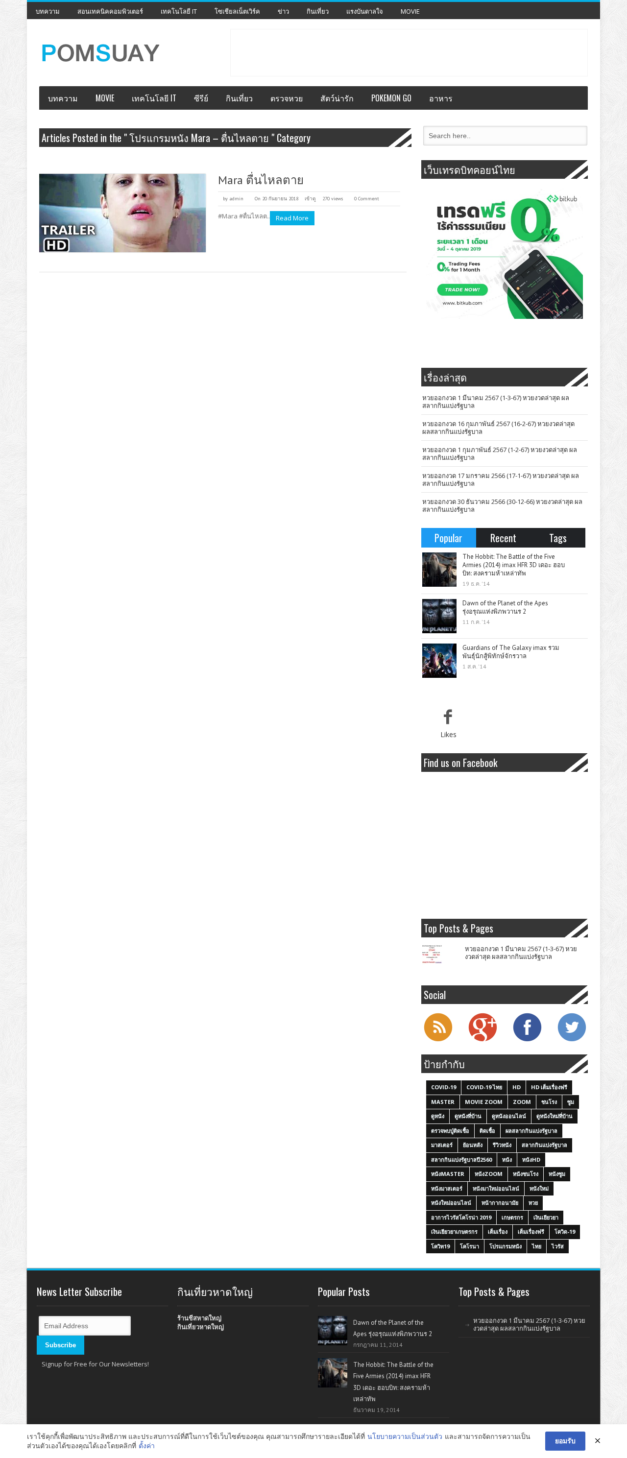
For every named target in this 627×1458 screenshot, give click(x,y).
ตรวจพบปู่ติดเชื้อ (450, 1130)
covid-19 (443, 1087)
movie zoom (484, 1101)
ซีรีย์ (201, 98)
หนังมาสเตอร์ (446, 1188)
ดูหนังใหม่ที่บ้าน (554, 1116)
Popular (448, 537)
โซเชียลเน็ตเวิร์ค (237, 11)
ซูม (570, 1101)
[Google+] (482, 1040)
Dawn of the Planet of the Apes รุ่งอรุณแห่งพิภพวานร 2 (505, 607)
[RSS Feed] (438, 1040)
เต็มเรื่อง (497, 1231)
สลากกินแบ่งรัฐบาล (544, 1144)
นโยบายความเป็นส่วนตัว (404, 1436)
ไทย (536, 1246)
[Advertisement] (409, 51)
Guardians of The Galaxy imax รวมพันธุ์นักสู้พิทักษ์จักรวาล (510, 652)
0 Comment (366, 198)
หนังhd (531, 1159)
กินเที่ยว (318, 11)
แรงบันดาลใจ (364, 11)
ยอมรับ (565, 1440)
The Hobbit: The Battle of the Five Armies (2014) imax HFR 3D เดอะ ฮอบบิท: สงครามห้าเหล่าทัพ (513, 564)
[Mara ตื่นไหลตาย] (122, 213)
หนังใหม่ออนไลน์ (451, 1202)
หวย (533, 1202)
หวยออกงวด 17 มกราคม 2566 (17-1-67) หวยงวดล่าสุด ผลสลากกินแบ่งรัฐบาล (500, 479)
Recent (503, 537)
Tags (558, 537)
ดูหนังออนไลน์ (509, 1116)
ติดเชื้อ (487, 1130)
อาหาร (441, 98)
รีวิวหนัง (502, 1144)
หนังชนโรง (525, 1173)
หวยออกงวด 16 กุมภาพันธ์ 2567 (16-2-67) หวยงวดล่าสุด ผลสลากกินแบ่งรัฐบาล (498, 427)
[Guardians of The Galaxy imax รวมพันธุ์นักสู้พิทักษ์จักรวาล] (439, 661)
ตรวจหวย (286, 98)
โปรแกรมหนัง (505, 1246)
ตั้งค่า (147, 1445)
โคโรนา (469, 1246)
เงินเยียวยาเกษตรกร (454, 1231)
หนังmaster (447, 1173)
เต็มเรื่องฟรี (531, 1231)
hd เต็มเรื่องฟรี (549, 1087)
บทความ (48, 11)
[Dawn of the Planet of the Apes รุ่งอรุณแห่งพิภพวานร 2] (439, 616)
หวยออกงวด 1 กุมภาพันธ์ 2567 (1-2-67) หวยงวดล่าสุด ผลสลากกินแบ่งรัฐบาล (499, 453)
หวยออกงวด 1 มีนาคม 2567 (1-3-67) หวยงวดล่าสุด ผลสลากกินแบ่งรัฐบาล (495, 401)
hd (516, 1087)
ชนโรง (549, 1101)
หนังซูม (557, 1173)
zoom (522, 1101)
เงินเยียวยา (545, 1217)
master (443, 1101)
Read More (292, 218)
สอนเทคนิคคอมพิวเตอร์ (110, 11)
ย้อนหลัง (472, 1144)
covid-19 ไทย (484, 1087)
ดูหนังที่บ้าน (468, 1116)
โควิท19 (440, 1246)
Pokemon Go (391, 98)
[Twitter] (571, 1040)
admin (236, 198)
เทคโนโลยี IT (179, 11)
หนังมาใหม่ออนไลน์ (496, 1188)
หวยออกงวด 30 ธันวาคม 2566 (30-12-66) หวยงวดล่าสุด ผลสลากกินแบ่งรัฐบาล (502, 505)
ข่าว (283, 11)
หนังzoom (489, 1173)
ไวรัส (558, 1246)
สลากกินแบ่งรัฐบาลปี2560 (461, 1159)
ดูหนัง (437, 1116)
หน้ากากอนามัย (500, 1202)
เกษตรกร (512, 1217)
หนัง (507, 1159)
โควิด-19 (565, 1231)
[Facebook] (527, 1040)
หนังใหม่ (539, 1188)
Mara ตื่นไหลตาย (261, 180)
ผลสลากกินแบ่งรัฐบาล (531, 1130)
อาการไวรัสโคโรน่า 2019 (461, 1217)
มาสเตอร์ (442, 1144)
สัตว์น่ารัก (337, 98)
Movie (410, 11)
